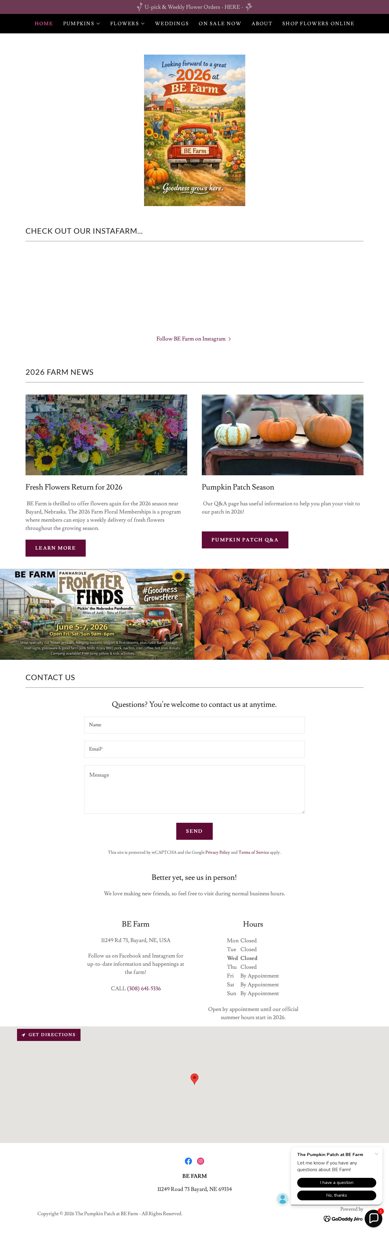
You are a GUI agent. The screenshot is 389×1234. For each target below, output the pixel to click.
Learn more (55, 548)
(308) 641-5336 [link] (144, 988)
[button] (82, 23)
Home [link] (44, 24)
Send (194, 831)
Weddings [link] (172, 24)
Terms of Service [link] (254, 852)
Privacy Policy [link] (217, 852)
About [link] (262, 24)
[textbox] (194, 725)
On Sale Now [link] (220, 24)
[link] (188, 1161)
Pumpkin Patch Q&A (245, 540)
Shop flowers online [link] (318, 24)
